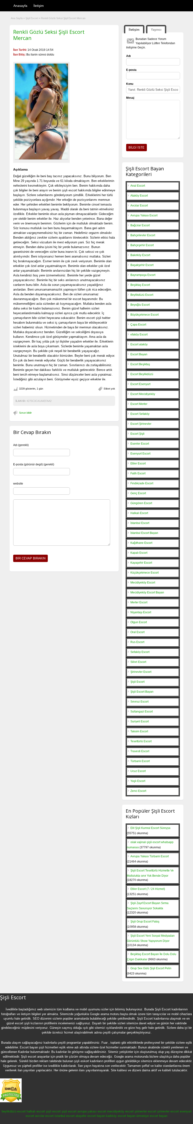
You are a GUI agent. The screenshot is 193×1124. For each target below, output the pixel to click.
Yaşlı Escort (137, 781)
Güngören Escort (141, 503)
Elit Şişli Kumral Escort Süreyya (150, 828)
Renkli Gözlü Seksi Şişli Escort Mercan (48, 34)
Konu (129, 84)
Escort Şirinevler (140, 423)
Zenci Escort (138, 791)
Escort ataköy (139, 344)
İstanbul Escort (139, 523)
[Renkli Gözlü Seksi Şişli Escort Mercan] (41, 111)
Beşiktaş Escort (140, 285)
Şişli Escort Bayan (141, 691)
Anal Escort (137, 185)
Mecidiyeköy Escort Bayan (147, 592)
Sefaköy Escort (139, 652)
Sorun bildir (25, 412)
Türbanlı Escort (140, 761)
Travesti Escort (139, 751)
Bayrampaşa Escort (142, 275)
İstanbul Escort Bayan (144, 533)
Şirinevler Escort (140, 672)
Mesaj (130, 97)
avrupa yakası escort (91, 1111)
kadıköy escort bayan (120, 1116)
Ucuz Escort (138, 771)
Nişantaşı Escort (140, 612)
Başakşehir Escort (141, 265)
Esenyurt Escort (140, 453)
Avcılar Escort (139, 205)
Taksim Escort (139, 731)
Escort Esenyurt (140, 384)
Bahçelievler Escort (142, 235)
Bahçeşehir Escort (142, 245)
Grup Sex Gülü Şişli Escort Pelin (150, 968)
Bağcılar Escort (140, 225)
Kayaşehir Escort (141, 562)
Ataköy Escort (139, 195)
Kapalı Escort (138, 552)
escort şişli (22, 1023)
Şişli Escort (31, 18)
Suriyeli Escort (139, 721)
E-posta (131, 70)
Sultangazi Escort (141, 711)
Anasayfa (20, 6)
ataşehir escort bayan (90, 1116)
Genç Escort (138, 493)
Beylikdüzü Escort (141, 294)
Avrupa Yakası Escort (143, 215)
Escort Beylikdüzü (141, 374)
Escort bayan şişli (32, 1047)
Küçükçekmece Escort (144, 572)
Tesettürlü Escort (141, 741)
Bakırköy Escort (140, 255)
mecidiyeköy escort (120, 1111)
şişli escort (53, 1111)
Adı (128, 56)
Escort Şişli (137, 433)
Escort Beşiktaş (140, 364)
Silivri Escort (138, 662)
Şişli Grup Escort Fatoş (144, 921)
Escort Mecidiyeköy (142, 394)
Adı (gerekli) (21, 445)
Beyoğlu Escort (140, 304)
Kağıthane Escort (141, 543)
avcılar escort (44, 1116)
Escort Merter (138, 404)
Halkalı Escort (139, 513)
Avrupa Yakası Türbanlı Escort (149, 856)
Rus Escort (137, 642)
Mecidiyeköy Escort (142, 582)
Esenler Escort (139, 443)
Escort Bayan (138, 354)
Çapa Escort (138, 324)
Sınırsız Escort (139, 701)
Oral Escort (137, 632)
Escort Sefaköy (139, 414)
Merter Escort (138, 602)
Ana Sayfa (17, 18)
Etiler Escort (138, 463)
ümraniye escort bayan (151, 1116)
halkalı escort (36, 1111)
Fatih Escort (137, 473)
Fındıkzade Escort (141, 483)
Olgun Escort (138, 622)
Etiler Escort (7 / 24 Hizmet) (147, 889)
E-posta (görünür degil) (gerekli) (33, 464)
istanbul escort (65, 1116)
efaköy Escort (139, 334)
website (18, 483)
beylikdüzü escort (14, 1111)
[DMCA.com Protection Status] (11, 1101)
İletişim (38, 6)
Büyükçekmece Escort (144, 314)
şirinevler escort (145, 1111)
